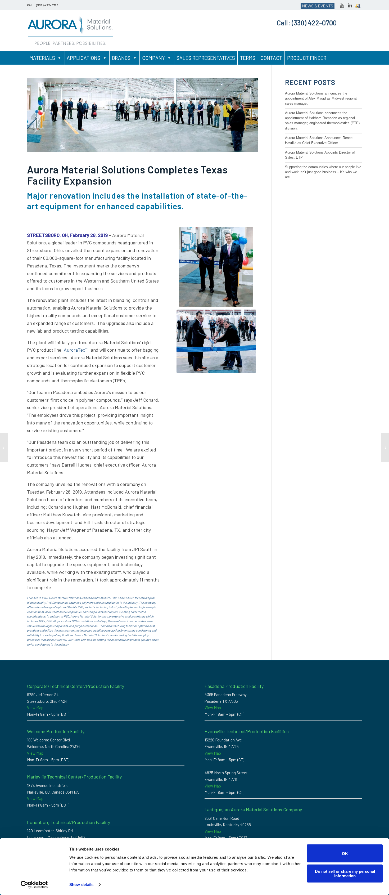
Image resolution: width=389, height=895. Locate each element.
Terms (247, 58)
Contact (271, 58)
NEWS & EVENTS (317, 5)
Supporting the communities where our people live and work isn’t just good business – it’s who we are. (323, 172)
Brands (121, 58)
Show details (81, 884)
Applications (83, 58)
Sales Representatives (206, 58)
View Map (35, 707)
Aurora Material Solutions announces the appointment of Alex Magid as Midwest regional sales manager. (321, 98)
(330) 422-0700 (314, 23)
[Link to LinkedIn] (350, 5)
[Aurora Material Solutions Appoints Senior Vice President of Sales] (385, 447)
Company (153, 58)
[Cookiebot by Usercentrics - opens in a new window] (34, 885)
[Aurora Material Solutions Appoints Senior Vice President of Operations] (4, 447)
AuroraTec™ (76, 350)
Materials (42, 58)
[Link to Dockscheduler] (358, 5)
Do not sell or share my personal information (345, 873)
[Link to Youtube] (342, 5)
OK (345, 853)
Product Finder (306, 58)
